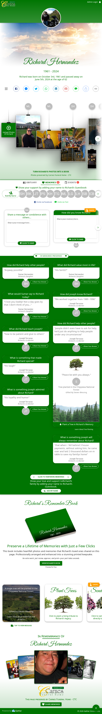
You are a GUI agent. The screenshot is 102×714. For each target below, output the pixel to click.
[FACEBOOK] (16, 89)
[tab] (30, 182)
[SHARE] (86, 89)
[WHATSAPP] (46, 89)
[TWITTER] (36, 89)
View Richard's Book (51, 563)
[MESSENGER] (26, 89)
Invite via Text (62, 202)
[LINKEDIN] (56, 89)
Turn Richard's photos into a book (51, 172)
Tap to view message (23, 625)
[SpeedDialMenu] (96, 708)
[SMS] (76, 89)
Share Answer (39, 282)
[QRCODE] (6, 89)
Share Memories (52, 704)
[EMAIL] (66, 89)
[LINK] (96, 89)
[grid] (51, 140)
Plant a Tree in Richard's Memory (77, 424)
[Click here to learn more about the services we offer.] (51, 692)
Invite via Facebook (44, 202)
